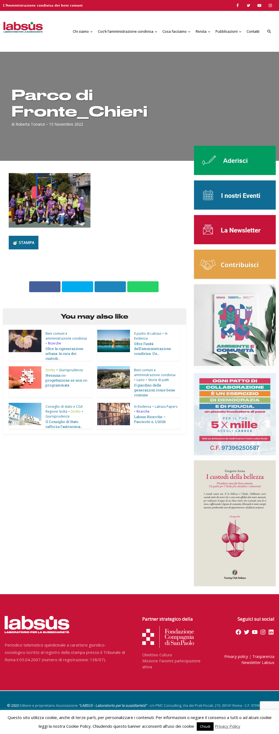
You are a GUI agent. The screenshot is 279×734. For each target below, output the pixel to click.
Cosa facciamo (174, 31)
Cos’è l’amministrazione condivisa (125, 31)
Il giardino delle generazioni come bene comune (154, 390)
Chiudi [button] (205, 726)
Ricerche (54, 343)
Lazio (141, 379)
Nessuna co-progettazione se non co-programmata (67, 380)
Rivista (201, 31)
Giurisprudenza (71, 370)
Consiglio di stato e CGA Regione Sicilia (64, 409)
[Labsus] (23, 27)
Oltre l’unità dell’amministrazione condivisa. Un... (152, 348)
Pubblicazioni (227, 31)
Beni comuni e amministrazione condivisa (66, 336)
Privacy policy (236, 656)
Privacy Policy (227, 726)
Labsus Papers (166, 406)
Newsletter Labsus (257, 662)
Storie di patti (158, 379)
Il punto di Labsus (147, 333)
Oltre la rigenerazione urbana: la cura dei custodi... (64, 353)
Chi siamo (81, 31)
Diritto (50, 370)
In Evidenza (142, 406)
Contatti (253, 31)
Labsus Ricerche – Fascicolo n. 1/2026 (150, 419)
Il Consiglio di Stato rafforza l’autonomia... (64, 424)
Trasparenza (263, 656)
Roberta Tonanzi (30, 124)
